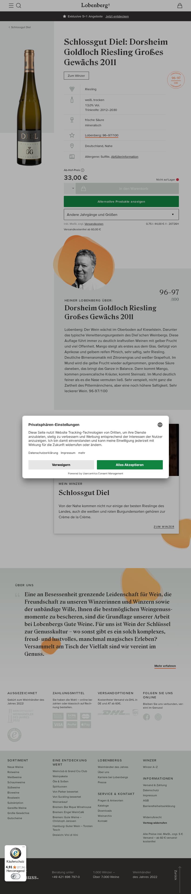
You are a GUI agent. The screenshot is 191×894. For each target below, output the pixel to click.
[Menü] (23, 848)
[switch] (15, 876)
